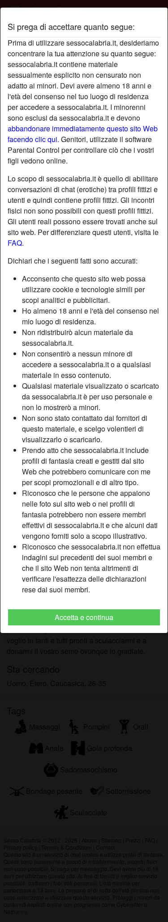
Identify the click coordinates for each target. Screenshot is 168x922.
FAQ (15, 243)
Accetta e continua (84, 617)
